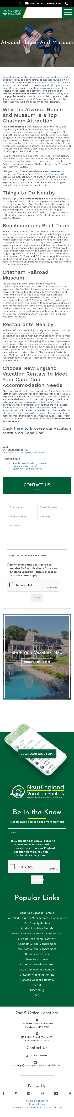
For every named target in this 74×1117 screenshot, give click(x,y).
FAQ (37, 995)
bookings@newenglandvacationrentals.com (37, 1065)
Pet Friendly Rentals (37, 923)
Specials (37, 985)
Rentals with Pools (37, 954)
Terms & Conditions (37, 1100)
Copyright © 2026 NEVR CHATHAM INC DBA (37, 1107)
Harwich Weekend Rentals (37, 979)
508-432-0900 (39, 1055)
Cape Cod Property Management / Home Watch (37, 918)
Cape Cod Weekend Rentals (37, 969)
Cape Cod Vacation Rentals (37, 912)
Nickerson (45, 155)
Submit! (37, 879)
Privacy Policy (37, 1104)
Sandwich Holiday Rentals (37, 928)
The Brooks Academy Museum (30, 463)
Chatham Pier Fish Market (28, 468)
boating (55, 77)
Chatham (46, 93)
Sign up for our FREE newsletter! (29, 555)
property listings (33, 404)
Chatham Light (57, 174)
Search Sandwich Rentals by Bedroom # (37, 933)
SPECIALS (36, 3)
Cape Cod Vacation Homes (37, 964)
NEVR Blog (37, 990)
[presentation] (33, 585)
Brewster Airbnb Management (37, 938)
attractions (9, 85)
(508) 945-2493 (35, 452)
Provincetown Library (25, 466)
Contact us (53, 3)
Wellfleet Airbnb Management (37, 949)
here (18, 428)
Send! (37, 598)
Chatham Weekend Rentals (37, 974)
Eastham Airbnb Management (37, 943)
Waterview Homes (37, 959)
